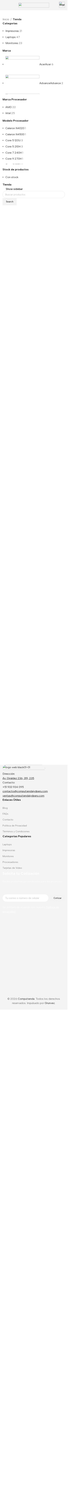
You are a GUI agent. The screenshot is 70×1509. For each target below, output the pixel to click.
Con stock (11, 177)
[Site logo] (34, 5)
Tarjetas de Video (12, 867)
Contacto (8, 819)
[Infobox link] (62, 5)
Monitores (11, 43)
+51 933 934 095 (13, 787)
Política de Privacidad (15, 825)
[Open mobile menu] (4, 5)
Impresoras (12, 31)
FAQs (5, 813)
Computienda (26, 1429)
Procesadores (10, 862)
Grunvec (50, 1434)
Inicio (6, 19)
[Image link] (24, 768)
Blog (5, 808)
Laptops (10, 37)
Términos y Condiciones (16, 831)
